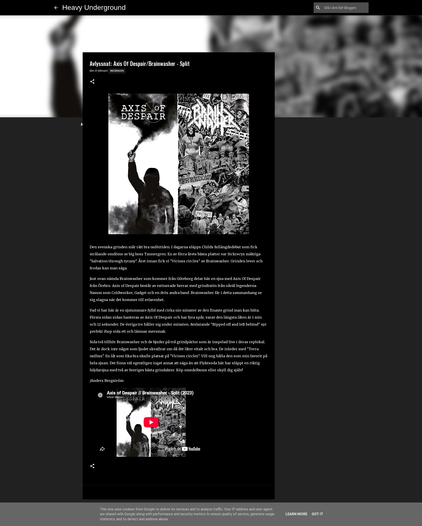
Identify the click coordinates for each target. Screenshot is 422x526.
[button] (92, 82)
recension (117, 70)
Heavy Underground (94, 7)
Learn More (296, 514)
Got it (317, 514)
